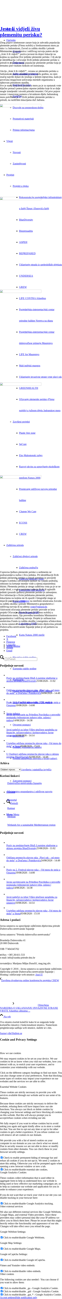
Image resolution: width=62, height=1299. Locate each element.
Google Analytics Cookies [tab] (13, 1172)
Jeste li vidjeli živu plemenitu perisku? (21, 32)
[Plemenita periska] (31, 151)
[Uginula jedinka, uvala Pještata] (31, 522)
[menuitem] (40, 635)
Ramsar (11, 808)
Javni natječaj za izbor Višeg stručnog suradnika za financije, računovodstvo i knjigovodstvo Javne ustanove (31, 732)
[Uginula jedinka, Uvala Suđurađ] (31, 429)
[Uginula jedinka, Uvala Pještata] (31, 337)
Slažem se (17, 1033)
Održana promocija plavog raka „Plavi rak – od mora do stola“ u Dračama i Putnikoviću (32, 691)
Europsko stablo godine (24, 668)
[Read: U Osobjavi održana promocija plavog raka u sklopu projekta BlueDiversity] (8, 751)
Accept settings (7, 1297)
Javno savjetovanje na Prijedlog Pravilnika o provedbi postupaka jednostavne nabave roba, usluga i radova (33, 717)
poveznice (24, 601)
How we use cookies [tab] (10, 1053)
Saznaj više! (6, 1033)
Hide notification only (26, 1297)
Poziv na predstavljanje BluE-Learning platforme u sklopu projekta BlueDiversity (31, 679)
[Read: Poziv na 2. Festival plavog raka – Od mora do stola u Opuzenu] (9, 699)
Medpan (11, 816)
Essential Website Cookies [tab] (13, 1086)
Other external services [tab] (11, 1206)
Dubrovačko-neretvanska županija (24, 783)
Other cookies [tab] (7, 1274)
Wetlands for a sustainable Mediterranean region (31, 825)
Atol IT (39, 974)
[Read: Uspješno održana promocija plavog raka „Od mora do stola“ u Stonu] (8, 740)
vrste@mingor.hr (38, 606)
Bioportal (12, 800)
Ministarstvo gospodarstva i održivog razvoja (29, 791)
